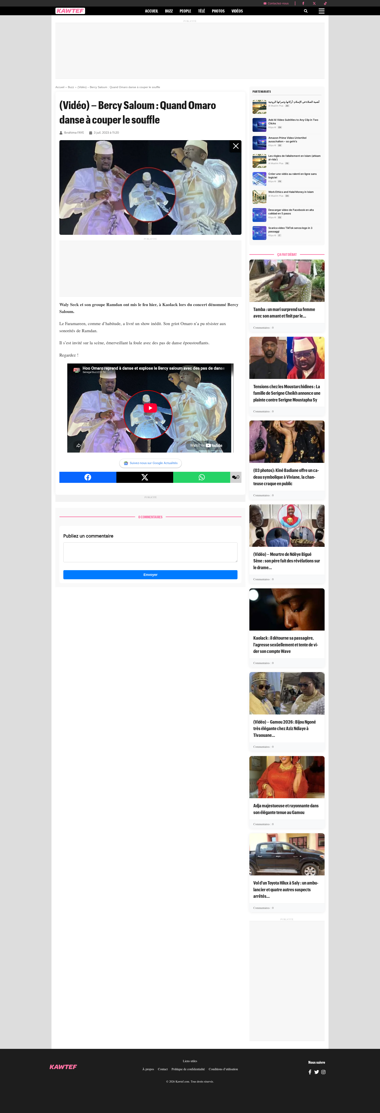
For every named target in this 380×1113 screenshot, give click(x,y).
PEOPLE (185, 11)
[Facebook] (310, 1072)
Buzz (71, 87)
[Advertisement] (190, 50)
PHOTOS (218, 11)
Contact (163, 1069)
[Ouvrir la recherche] (306, 11)
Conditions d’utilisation (223, 1069)
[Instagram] (323, 1072)
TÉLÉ (201, 11)
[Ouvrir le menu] (322, 11)
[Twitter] (316, 1072)
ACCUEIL (151, 11)
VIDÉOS (237, 11)
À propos (148, 1069)
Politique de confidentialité (188, 1069)
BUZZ (169, 11)
